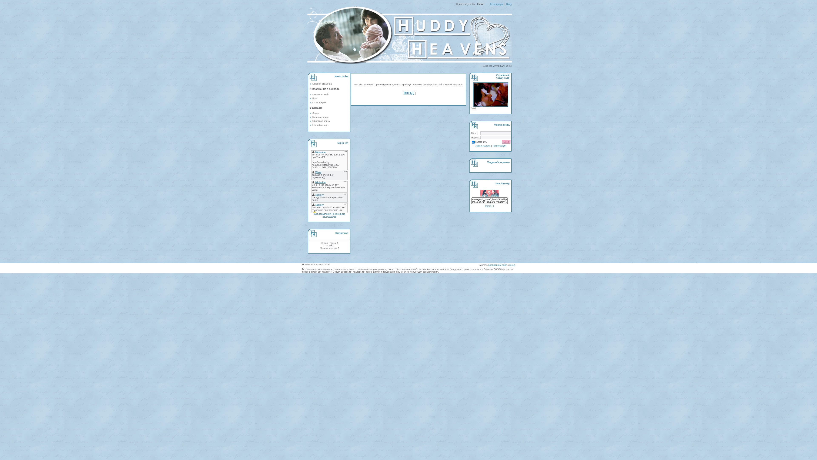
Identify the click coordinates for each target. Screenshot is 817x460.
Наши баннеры (320, 125)
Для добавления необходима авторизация (329, 215)
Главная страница (322, 83)
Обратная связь (321, 121)
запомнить (481, 142)
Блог (314, 98)
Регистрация (496, 4)
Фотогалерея (319, 102)
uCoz (512, 265)
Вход (509, 4)
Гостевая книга (320, 117)
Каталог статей (320, 94)
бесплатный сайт (497, 265)
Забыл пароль (483, 145)
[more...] (489, 206)
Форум (316, 113)
